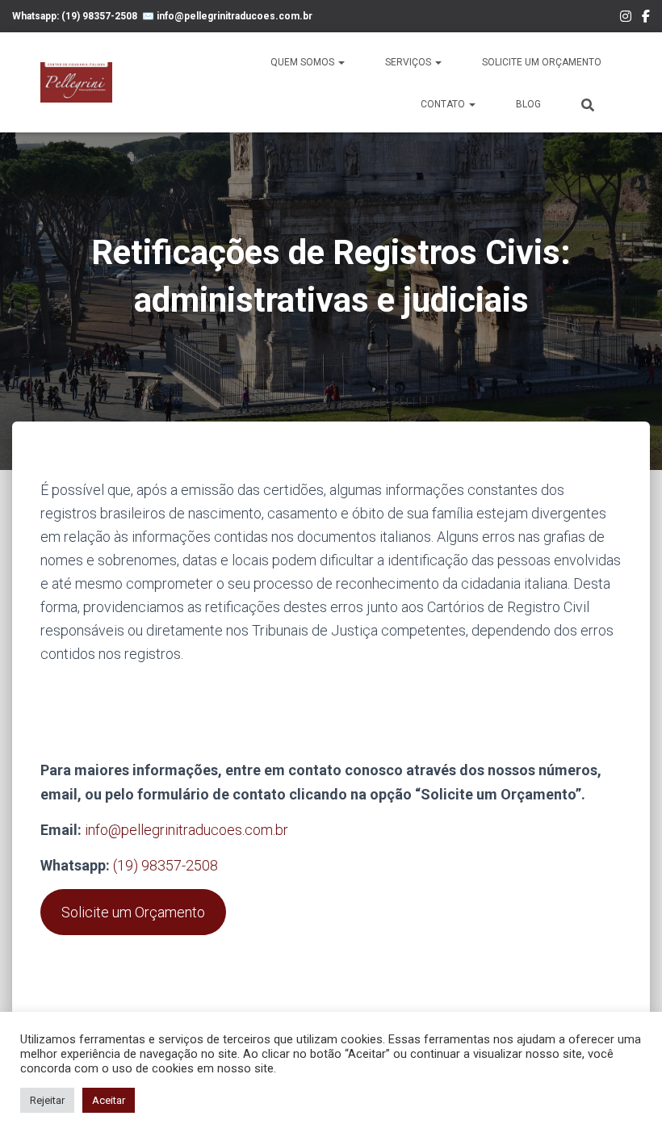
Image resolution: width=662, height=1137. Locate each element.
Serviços (409, 62)
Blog (528, 104)
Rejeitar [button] (47, 1100)
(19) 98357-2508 (165, 865)
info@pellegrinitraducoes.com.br (234, 16)
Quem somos (303, 62)
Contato (444, 104)
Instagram (625, 18)
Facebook (646, 18)
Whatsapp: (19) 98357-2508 (74, 16)
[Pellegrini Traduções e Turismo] (76, 82)
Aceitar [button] (108, 1100)
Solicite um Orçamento (541, 62)
